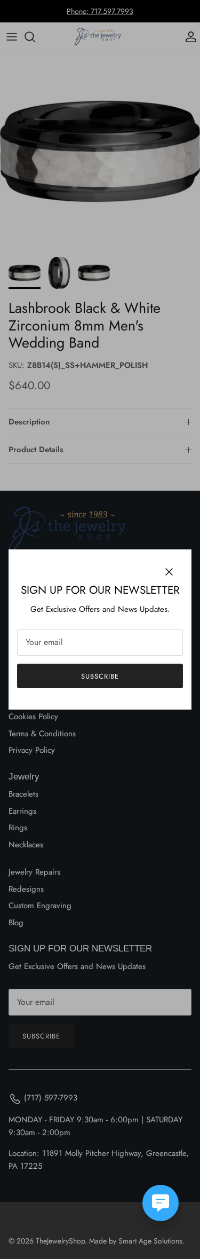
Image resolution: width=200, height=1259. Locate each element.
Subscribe (100, 676)
